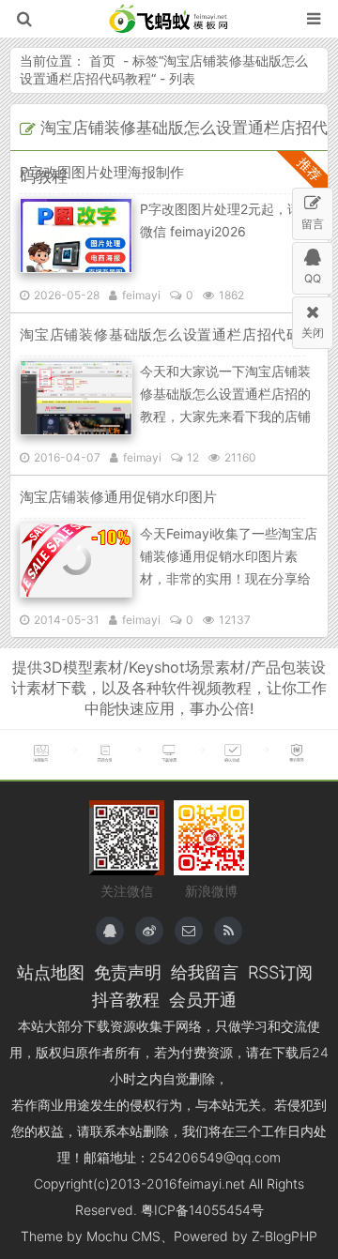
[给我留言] (189, 931)
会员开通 (203, 999)
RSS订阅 (280, 972)
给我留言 (204, 972)
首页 (102, 60)
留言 (312, 224)
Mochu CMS (123, 1236)
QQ (312, 278)
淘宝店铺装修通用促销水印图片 (118, 497)
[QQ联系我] (110, 931)
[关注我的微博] (149, 931)
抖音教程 (126, 999)
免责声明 (127, 972)
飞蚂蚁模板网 (169, 19)
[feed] (228, 931)
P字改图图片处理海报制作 (102, 172)
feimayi (141, 295)
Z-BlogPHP (284, 1236)
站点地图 (50, 972)
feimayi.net (211, 1183)
